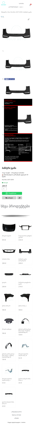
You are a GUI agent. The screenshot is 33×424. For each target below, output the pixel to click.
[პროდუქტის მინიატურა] (29, 19)
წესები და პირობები (16, 415)
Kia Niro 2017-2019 (16, 12)
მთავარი (4, 12)
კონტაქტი (16, 418)
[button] (1, 17)
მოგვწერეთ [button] (12, 193)
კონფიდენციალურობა (16, 411)
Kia (9, 12)
